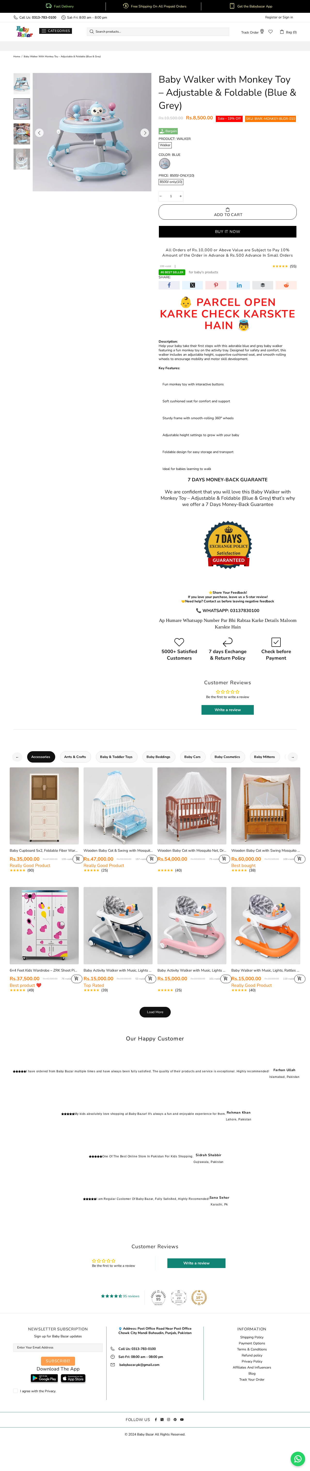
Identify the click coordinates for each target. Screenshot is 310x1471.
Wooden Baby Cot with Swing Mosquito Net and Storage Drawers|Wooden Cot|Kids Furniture (265, 850)
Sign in (288, 17)
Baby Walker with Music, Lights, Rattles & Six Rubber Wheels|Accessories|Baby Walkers (265, 970)
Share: (165, 277)
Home (16, 56)
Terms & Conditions (252, 1349)
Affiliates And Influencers (252, 1367)
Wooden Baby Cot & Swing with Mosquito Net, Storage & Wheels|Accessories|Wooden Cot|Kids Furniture (118, 850)
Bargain (171, 131)
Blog (252, 1373)
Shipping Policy (252, 1337)
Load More (155, 1012)
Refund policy (252, 1355)
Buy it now (227, 231)
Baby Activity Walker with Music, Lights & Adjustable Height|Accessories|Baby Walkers (118, 970)
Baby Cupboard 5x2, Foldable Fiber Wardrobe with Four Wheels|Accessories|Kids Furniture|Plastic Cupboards (44, 850)
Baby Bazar (24, 31)
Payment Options (252, 1343)
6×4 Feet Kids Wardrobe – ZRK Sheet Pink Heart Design (44, 970)
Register (271, 17)
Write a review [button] (228, 710)
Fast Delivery (64, 6)
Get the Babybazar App (254, 6)
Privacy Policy (252, 1361)
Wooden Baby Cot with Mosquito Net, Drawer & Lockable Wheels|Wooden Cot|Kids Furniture (191, 850)
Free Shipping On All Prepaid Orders (159, 6)
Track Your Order (251, 1379)
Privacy (50, 1391)
